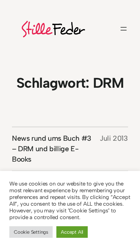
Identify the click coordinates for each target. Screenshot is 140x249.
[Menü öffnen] (123, 28)
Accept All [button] (72, 232)
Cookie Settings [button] (31, 232)
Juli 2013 (114, 138)
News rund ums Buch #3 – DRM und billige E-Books (51, 149)
